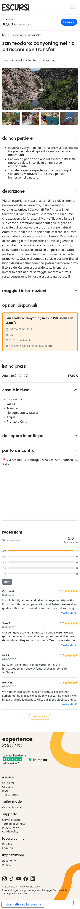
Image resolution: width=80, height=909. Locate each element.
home (5, 35)
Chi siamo (8, 783)
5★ (4, 550)
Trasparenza (10, 794)
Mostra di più (69, 613)
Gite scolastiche (12, 807)
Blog (5, 790)
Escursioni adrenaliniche (27, 35)
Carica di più (40, 716)
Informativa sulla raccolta (23, 904)
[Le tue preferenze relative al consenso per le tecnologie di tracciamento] (73, 902)
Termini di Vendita (13, 823)
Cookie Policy (10, 831)
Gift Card (7, 786)
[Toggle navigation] (73, 7)
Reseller (7, 844)
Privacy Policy (10, 827)
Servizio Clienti (11, 819)
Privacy (6, 864)
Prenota (69, 22)
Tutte (7, 582)
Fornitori (7, 848)
